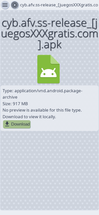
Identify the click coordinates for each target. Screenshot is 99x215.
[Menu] (14, 5)
